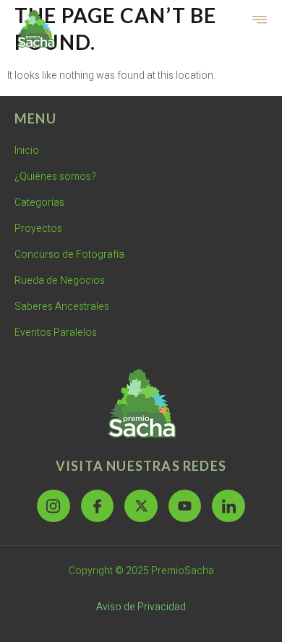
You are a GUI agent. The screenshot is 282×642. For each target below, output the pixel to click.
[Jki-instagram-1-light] (53, 506)
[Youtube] (185, 506)
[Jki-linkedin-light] (228, 506)
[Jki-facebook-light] (97, 506)
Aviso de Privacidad (141, 607)
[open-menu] (260, 20)
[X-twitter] (141, 506)
